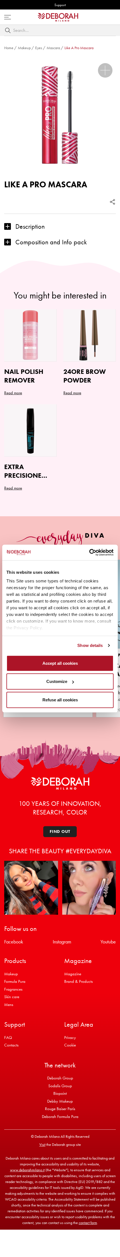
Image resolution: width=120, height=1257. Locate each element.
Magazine (72, 974)
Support (60, 5)
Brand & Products (78, 981)
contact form (88, 1222)
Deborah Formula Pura (60, 1116)
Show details (90, 645)
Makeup (24, 47)
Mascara (53, 47)
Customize (56, 681)
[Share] (112, 201)
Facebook (13, 941)
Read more (13, 393)
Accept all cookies (60, 663)
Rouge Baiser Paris (60, 1109)
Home (8, 47)
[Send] (8, 30)
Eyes (38, 47)
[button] (105, 70)
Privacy (70, 1037)
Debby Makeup (60, 1101)
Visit (42, 1144)
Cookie (70, 1045)
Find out (60, 831)
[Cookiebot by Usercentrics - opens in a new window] (89, 552)
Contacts (11, 1045)
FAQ (8, 1037)
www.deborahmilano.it (27, 1169)
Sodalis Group (60, 1086)
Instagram (62, 941)
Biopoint (60, 1093)
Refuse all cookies (60, 699)
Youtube (108, 941)
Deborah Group (60, 1078)
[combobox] (60, 30)
